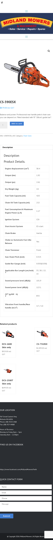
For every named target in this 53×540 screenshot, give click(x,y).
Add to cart (17, 123)
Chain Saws (27, 136)
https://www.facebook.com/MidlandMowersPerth (18, 469)
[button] (49, 51)
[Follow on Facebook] (2, 3)
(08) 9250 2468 (11, 422)
